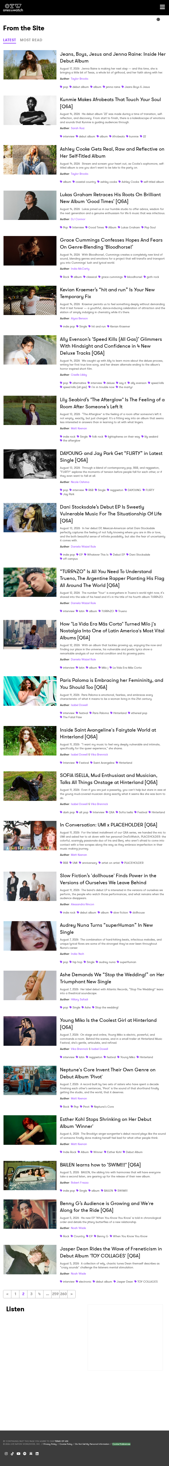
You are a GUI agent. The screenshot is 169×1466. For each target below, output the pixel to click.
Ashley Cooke (130, 182)
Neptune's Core (104, 1107)
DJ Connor (78, 219)
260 (63, 1294)
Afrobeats (118, 136)
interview (68, 136)
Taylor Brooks (79, 79)
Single (83, 326)
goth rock (153, 277)
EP (81, 554)
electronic (85, 1282)
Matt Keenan (79, 428)
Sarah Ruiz (77, 128)
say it (122, 383)
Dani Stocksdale (139, 554)
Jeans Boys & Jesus (137, 87)
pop (65, 87)
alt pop (83, 812)
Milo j (105, 668)
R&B (90, 490)
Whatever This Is (97, 554)
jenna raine (113, 87)
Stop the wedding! (107, 1007)
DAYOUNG (134, 490)
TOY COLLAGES (147, 1282)
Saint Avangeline (103, 763)
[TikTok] (12, 1454)
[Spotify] (25, 1454)
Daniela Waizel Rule (83, 546)
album (97, 87)
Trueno (122, 611)
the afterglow (71, 440)
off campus (70, 559)
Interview (78, 227)
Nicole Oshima (80, 482)
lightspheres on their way (124, 436)
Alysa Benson (79, 318)
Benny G (102, 1236)
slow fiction (120, 912)
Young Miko (127, 1057)
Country (79, 1236)
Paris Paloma (101, 713)
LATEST (9, 40)
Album (112, 227)
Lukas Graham (130, 227)
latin (81, 611)
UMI (75, 863)
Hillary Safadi (79, 999)
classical (91, 277)
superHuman (128, 962)
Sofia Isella (126, 812)
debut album (81, 87)
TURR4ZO (108, 611)
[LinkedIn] (37, 1454)
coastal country (86, 182)
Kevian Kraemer (120, 326)
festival (83, 713)
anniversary (89, 863)
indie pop (69, 326)
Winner (98, 1152)
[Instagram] (6, 1454)
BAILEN (108, 1191)
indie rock (69, 436)
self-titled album (154, 182)
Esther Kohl (114, 1152)
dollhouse (139, 912)
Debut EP (119, 554)
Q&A (111, 812)
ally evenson (139, 383)
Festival (84, 763)
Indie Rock (69, 1152)
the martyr (126, 387)
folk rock (97, 436)
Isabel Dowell (79, 705)
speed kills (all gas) (75, 387)
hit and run (99, 326)
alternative (79, 383)
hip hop (77, 962)
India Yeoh (77, 954)
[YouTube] (18, 1454)
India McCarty (80, 269)
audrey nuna (107, 962)
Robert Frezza (79, 1182)
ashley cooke (108, 182)
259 (55, 1294)
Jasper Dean (125, 1282)
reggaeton (116, 490)
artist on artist (111, 863)
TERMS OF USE (61, 1441)
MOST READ (31, 40)
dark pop (69, 812)
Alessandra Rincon (82, 904)
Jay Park (68, 494)
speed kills (157, 383)
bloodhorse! (134, 277)
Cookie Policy (66, 1444)
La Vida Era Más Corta (127, 668)
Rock (66, 277)
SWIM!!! (122, 1191)
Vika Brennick (99, 754)
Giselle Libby (79, 375)
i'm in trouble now (103, 387)
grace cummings (112, 277)
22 (144, 136)
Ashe (88, 1007)
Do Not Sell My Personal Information (92, 1444)
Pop (65, 227)
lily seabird (151, 436)
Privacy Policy (50, 1444)
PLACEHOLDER (133, 863)
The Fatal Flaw (72, 717)
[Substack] (31, 1454)
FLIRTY (150, 490)
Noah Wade (78, 1228)
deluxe (111, 383)
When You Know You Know (130, 1236)
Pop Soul (150, 227)
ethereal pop (139, 713)
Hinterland (120, 713)
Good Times (96, 227)
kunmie (133, 136)
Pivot (86, 1107)
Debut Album (134, 1152)
